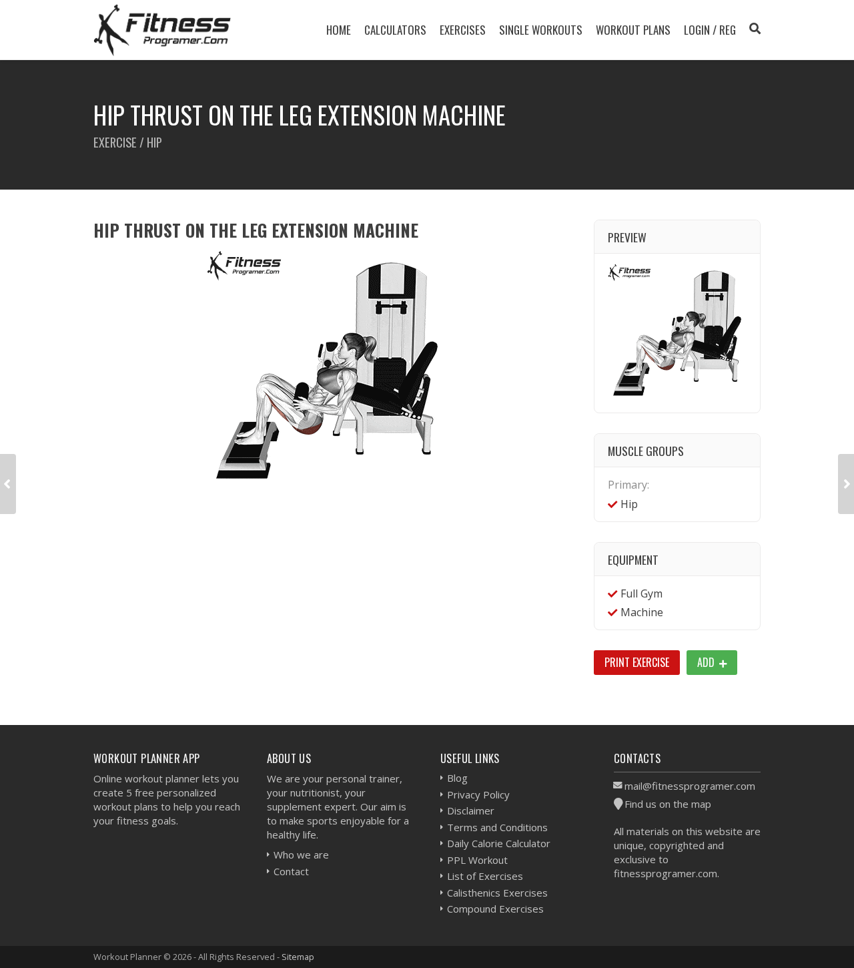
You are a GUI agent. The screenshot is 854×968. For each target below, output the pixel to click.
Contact (291, 871)
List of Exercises (485, 876)
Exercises (463, 29)
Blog (457, 777)
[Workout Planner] (162, 29)
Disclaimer (470, 810)
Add (707, 662)
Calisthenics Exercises (497, 892)
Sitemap (298, 957)
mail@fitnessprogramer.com (689, 785)
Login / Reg (710, 29)
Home (338, 29)
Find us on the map (667, 803)
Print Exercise (636, 662)
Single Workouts (540, 29)
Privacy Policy (478, 794)
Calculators (395, 29)
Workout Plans (633, 29)
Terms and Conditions (497, 827)
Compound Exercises (495, 908)
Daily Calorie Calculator (498, 843)
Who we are (301, 854)
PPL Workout (477, 860)
